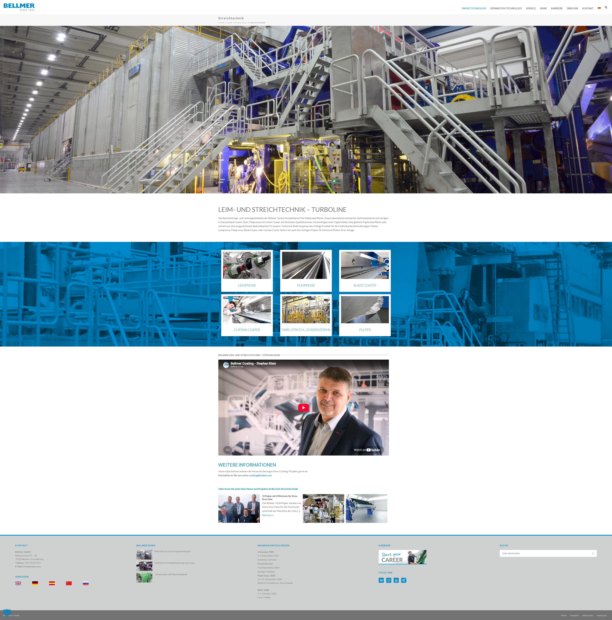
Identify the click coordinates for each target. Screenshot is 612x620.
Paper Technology (474, 8)
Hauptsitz (574, 615)
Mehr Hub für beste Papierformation (173, 551)
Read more (267, 515)
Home (222, 23)
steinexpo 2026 (266, 551)
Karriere (557, 8)
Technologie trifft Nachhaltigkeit (171, 574)
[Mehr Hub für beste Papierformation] (144, 555)
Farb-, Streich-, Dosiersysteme (306, 330)
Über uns (572, 8)
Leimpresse (247, 285)
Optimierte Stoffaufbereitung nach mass (175, 562)
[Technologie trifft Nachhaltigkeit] (144, 578)
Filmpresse (306, 285)
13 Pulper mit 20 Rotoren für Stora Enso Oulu (279, 497)
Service (531, 8)
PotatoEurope (265, 563)
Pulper (365, 330)
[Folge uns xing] (403, 580)
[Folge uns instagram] (388, 580)
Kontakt (588, 8)
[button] (7, 613)
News (543, 8)
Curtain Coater (247, 330)
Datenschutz (587, 615)
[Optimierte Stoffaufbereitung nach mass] (144, 566)
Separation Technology (506, 8)
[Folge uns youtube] (396, 580)
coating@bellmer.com (260, 475)
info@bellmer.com (32, 566)
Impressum (602, 615)
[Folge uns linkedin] (381, 580)
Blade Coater (365, 285)
